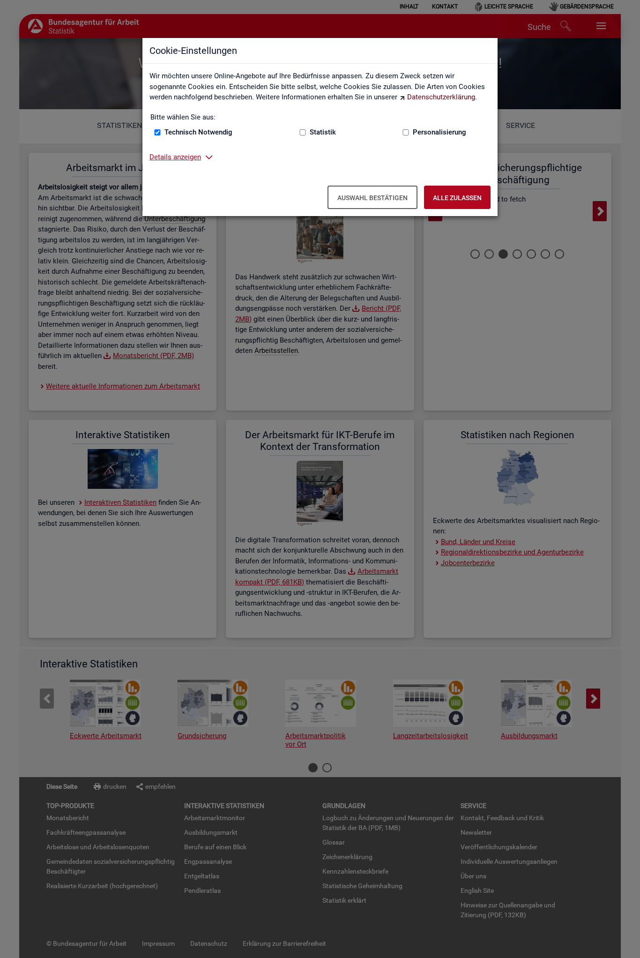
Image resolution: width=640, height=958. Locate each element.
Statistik (323, 132)
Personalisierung (439, 132)
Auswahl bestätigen (372, 198)
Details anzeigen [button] (175, 157)
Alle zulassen (457, 198)
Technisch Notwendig (198, 132)
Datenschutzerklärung (441, 97)
